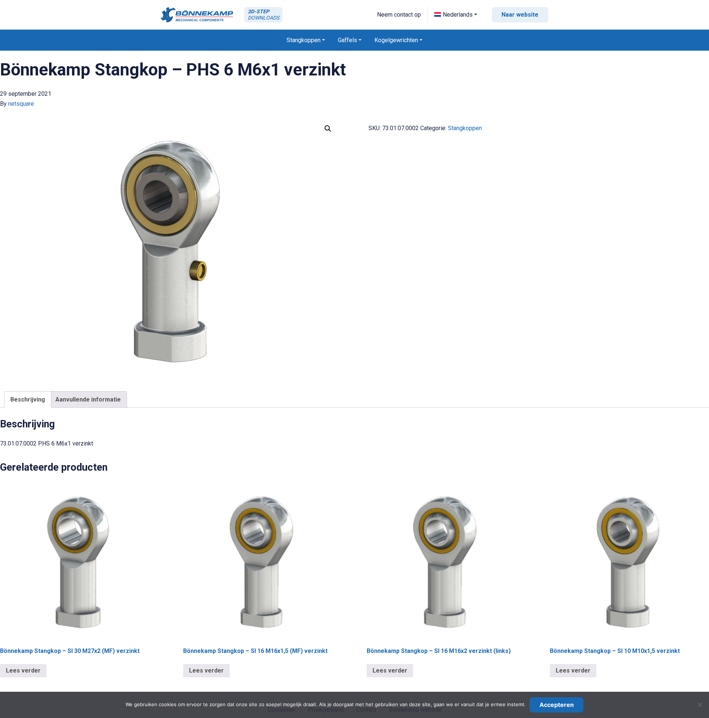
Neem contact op (399, 14)
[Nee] (699, 704)
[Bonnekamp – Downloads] (197, 14)
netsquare (21, 103)
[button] (455, 14)
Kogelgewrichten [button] (396, 40)
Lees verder (23, 670)
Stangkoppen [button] (304, 40)
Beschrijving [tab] (27, 399)
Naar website (519, 14)
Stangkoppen (465, 128)
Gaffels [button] (347, 40)
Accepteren (557, 704)
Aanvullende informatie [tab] (88, 399)
